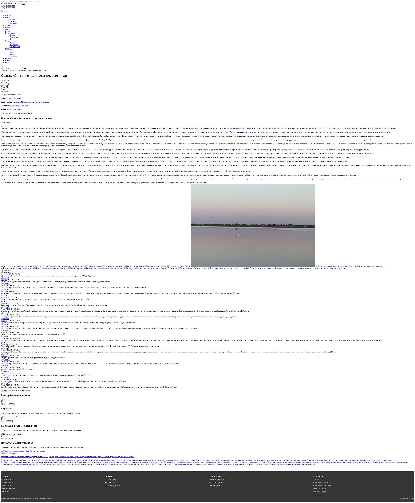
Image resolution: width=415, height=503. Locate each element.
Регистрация (10, 6)
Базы (11, 51)
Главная (8, 15)
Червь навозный (22, 106)
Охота (7, 25)
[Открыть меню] (2, 10)
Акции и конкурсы (112, 479)
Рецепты (8, 58)
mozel (3, 297)
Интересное (9, 33)
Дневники (13, 23)
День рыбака (5, 492)
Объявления (14, 45)
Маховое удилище (27, 102)
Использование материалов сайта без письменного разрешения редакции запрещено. (26, 498)
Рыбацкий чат (15, 47)
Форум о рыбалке (111, 483)
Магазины (13, 52)
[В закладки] (11, 83)
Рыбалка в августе (319, 492)
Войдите (4, 391)
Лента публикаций (8, 489)
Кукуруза (12, 106)
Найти (24, 68)
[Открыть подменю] (15, 33)
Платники (13, 54)
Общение (8, 41)
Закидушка (17, 102)
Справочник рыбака (112, 486)
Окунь (18, 98)
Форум (12, 43)
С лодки (46, 102)
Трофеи (12, 21)
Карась (8, 98)
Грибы (7, 31)
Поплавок (38, 102)
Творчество (14, 37)
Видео (7, 62)
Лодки (7, 29)
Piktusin (3, 404)
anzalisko (4, 321)
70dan (3, 303)
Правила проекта (7, 486)
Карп (13, 98)
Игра (11, 39)
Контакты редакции (216, 486)
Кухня (7, 27)
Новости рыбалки (7, 483)
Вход (3, 6)
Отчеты (12, 19)
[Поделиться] (9, 83)
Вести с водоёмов (319, 489)
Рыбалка (8, 17)
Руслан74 (4, 87)
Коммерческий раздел (217, 479)
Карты (7, 49)
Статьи (12, 35)
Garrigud (4, 280)
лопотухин (5, 274)
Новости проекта (7, 479)
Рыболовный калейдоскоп (322, 486)
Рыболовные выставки (321, 483)
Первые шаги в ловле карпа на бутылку (270, 128)
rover (2, 421)
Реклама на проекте (216, 483)
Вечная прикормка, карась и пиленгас (241, 128)
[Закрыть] (2, 126)
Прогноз (8, 60)
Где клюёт (13, 56)
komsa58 (4, 373)
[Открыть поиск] (2, 66)
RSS (23, 4)
